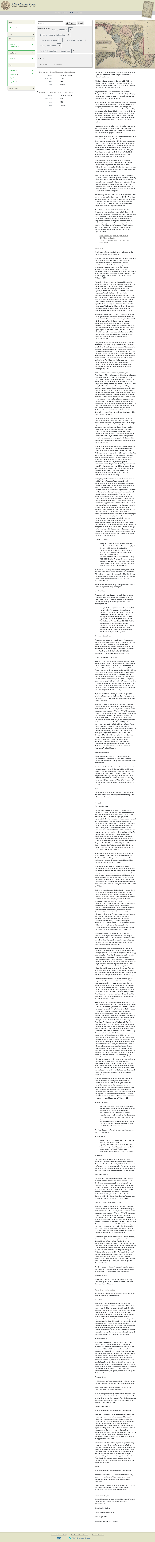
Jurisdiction (12, 53)
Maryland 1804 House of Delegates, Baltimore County (57, 72)
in (64, 23)
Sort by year (44, 64)
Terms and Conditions (98, 1534)
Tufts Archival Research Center (79, 1534)
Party (10, 65)
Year (10, 34)
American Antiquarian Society (59, 1534)
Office (10, 39)
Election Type (13, 88)
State (10, 22)
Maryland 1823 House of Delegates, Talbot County (56, 92)
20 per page (58, 64)
